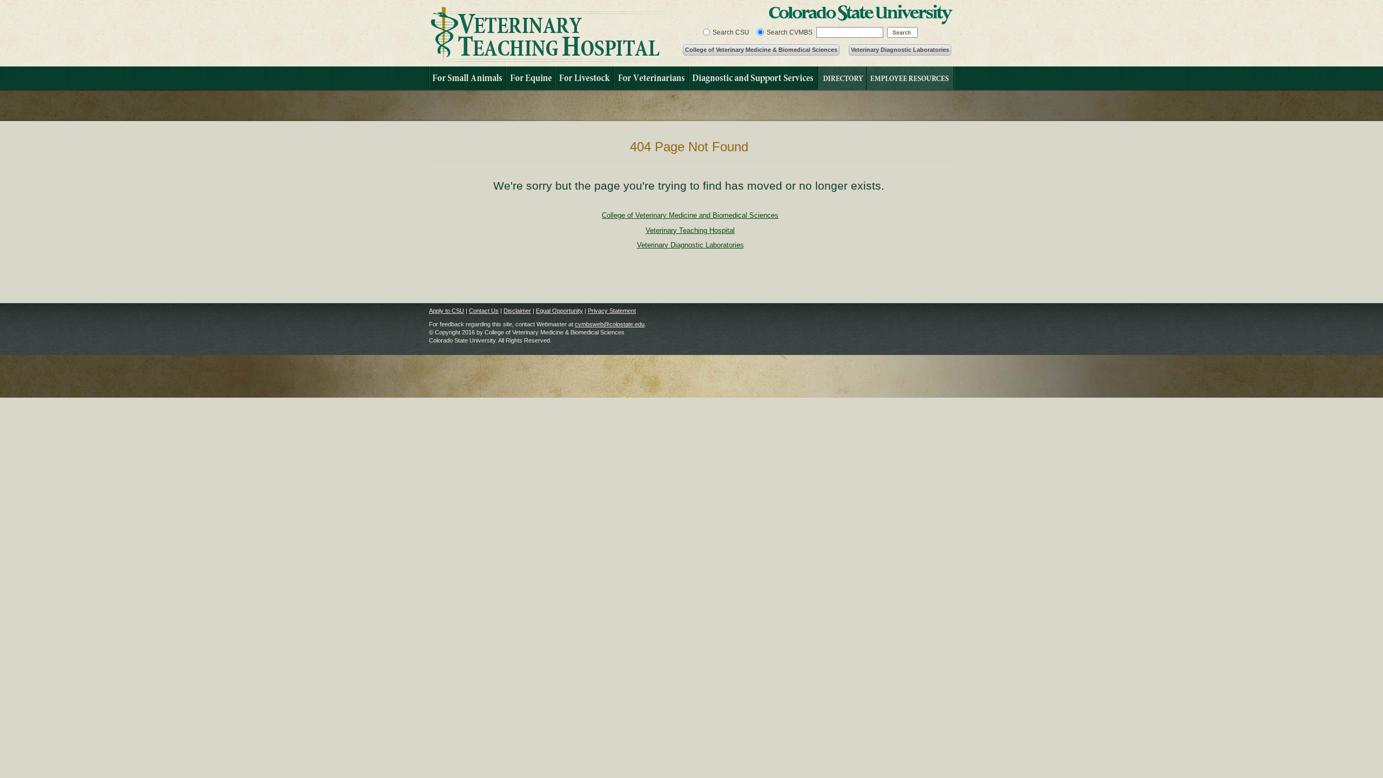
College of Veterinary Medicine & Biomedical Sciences (761, 49)
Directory (841, 78)
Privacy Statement (612, 310)
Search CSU (731, 32)
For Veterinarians (650, 78)
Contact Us (484, 310)
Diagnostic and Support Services (752, 78)
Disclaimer (517, 310)
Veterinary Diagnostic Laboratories (900, 49)
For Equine (530, 78)
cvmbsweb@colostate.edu (609, 324)
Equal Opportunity (559, 310)
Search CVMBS (790, 32)
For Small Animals (467, 78)
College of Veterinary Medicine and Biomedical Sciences (690, 215)
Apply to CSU (446, 310)
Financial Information (910, 78)
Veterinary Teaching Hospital (570, 34)
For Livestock (583, 78)
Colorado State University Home (860, 14)
